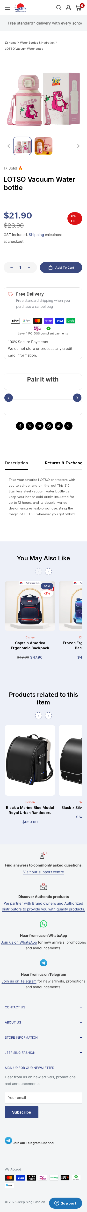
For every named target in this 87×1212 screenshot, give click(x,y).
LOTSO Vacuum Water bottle (24, 48)
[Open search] (59, 7)
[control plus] (30, 267)
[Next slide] (78, 146)
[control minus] (10, 267)
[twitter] (30, 426)
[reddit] (59, 426)
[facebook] (20, 426)
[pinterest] (68, 426)
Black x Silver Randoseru (30, 807)
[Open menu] (7, 8)
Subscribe (21, 1112)
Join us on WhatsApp (19, 942)
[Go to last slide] (9, 146)
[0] (78, 8)
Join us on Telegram (19, 981)
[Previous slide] (38, 571)
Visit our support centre (43, 872)
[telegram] (39, 426)
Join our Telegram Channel (33, 1143)
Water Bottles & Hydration (37, 42)
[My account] (68, 7)
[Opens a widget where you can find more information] (65, 1204)
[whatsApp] (49, 426)
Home (12, 42)
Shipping (36, 234)
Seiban (30, 802)
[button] (22, 146)
